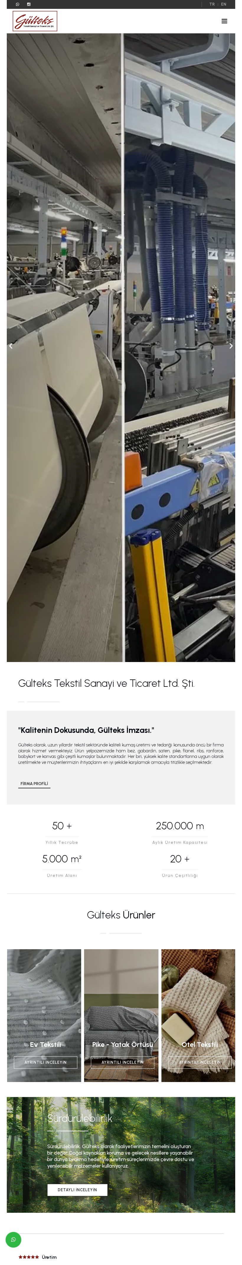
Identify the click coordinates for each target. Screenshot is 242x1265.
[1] (224, 21)
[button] (231, 345)
